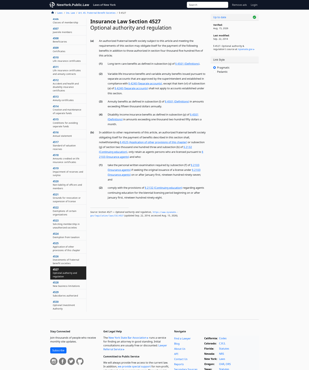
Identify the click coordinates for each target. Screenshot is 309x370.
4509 (59, 49)
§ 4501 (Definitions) (187, 63)
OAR (221, 364)
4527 (65, 273)
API (176, 354)
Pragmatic (223, 67)
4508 (60, 40)
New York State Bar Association (127, 337)
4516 (62, 134)
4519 (68, 171)
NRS (221, 354)
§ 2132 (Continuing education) (163, 188)
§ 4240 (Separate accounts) (145, 83)
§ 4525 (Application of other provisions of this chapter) (153, 142)
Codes (223, 338)
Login (254, 5)
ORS (228, 364)
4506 (65, 20)
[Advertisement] (235, 129)
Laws (60, 12)
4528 (66, 284)
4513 (63, 98)
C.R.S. (222, 343)
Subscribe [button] (58, 350)
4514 (67, 110)
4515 (65, 123)
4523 (66, 224)
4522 (64, 211)
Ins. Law (70, 12)
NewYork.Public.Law (73, 5)
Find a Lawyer (182, 338)
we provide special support (134, 366)
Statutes (224, 348)
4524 (66, 235)
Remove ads (239, 5)
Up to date (219, 17)
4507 (62, 30)
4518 (66, 158)
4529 (65, 293)
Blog (177, 343)
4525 (66, 246)
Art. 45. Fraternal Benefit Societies (97, 12)
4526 (66, 260)
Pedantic (222, 72)
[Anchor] (114, 55)
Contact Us (180, 359)
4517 (64, 145)
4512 (66, 85)
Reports (179, 364)
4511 (67, 70)
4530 (64, 305)
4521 (67, 198)
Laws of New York (104, 5)
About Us (179, 349)
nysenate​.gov (245, 49)
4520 (67, 185)
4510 (67, 59)
